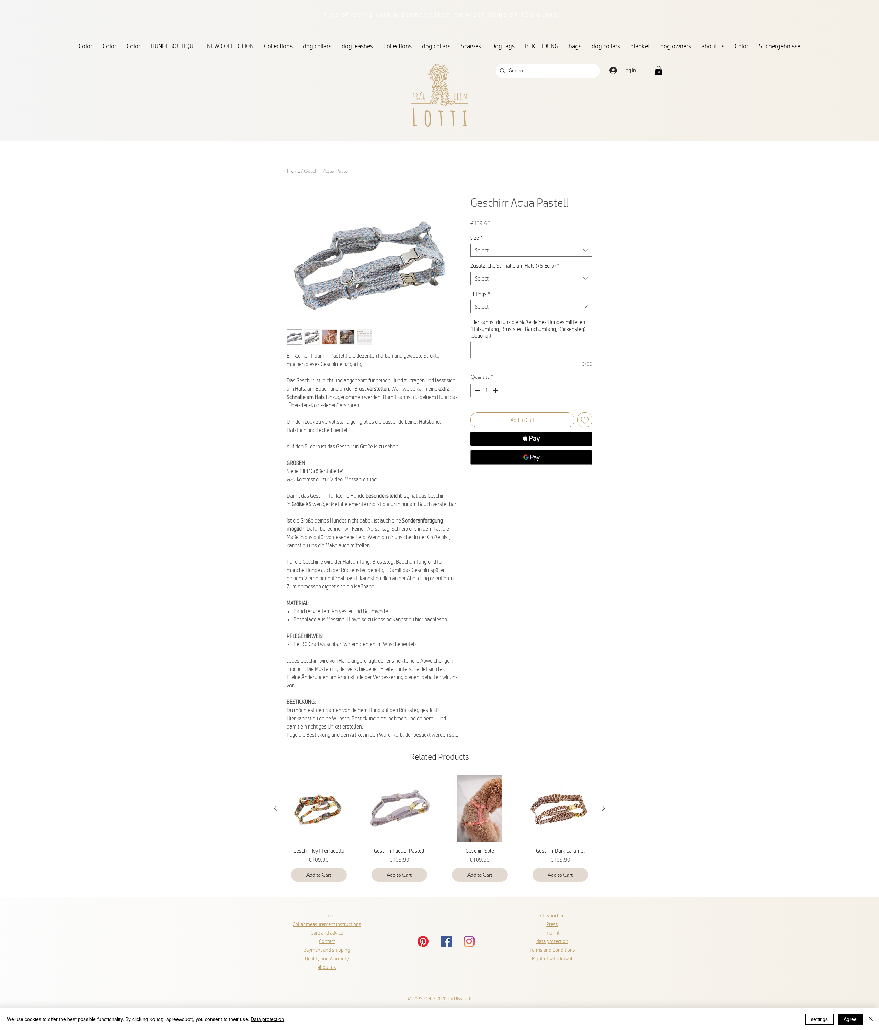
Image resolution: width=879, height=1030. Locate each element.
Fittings (480, 293)
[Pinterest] (423, 941)
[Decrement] (476, 390)
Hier (291, 479)
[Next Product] (604, 808)
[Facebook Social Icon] (446, 941)
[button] (658, 70)
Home (293, 171)
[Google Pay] (531, 457)
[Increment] (496, 390)
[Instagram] (469, 941)
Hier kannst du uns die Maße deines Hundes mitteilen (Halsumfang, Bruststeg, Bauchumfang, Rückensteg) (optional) (527, 329)
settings (819, 1019)
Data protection (267, 1019)
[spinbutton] (486, 390)
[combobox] (531, 250)
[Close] (871, 1019)
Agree (850, 1019)
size (476, 237)
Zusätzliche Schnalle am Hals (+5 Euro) (514, 265)
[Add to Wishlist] (584, 419)
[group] (439, 831)
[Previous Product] (275, 808)
